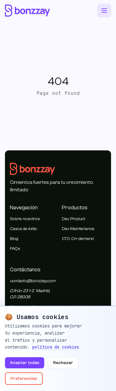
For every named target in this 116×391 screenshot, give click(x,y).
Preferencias (24, 378)
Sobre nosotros (25, 218)
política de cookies (55, 347)
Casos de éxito (23, 228)
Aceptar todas (24, 362)
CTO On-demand (78, 238)
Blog (14, 238)
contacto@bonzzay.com (32, 280)
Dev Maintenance (78, 228)
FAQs (15, 248)
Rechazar (63, 362)
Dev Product (73, 218)
